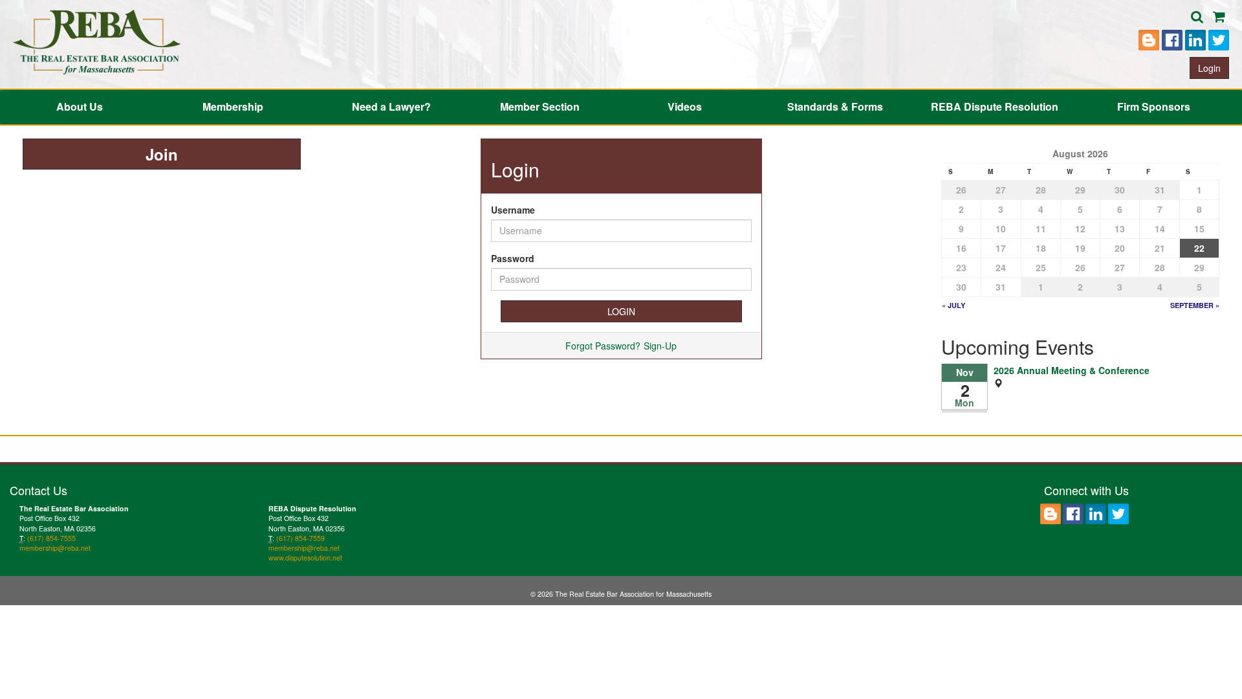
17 (1001, 247)
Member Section (540, 106)
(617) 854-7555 (51, 538)
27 (1001, 189)
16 (961, 247)
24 (1001, 267)
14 (1160, 228)
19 (1080, 247)
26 (961, 189)
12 (1080, 228)
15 (1199, 228)
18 (1041, 247)
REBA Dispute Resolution (994, 106)
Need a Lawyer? (391, 106)
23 (961, 267)
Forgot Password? (602, 345)
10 (1001, 228)
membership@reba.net (55, 548)
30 (1120, 189)
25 (1041, 267)
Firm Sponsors (1153, 106)
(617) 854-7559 (300, 538)
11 (1041, 228)
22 (1199, 247)
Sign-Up (660, 345)
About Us (79, 106)
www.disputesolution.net (305, 557)
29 (1080, 189)
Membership (232, 106)
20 (1120, 247)
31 (1160, 189)
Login (1209, 67)
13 (1120, 228)
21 (1160, 247)
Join (162, 154)
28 (1041, 189)
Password (512, 258)
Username (513, 209)
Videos (685, 106)
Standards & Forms (835, 106)
